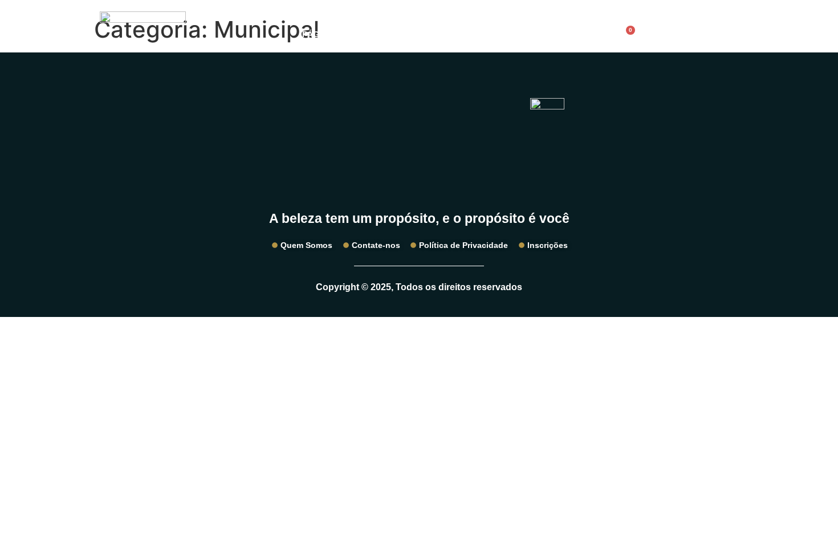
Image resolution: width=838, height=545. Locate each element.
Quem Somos (477, 34)
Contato (546, 34)
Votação (406, 34)
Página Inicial (333, 34)
